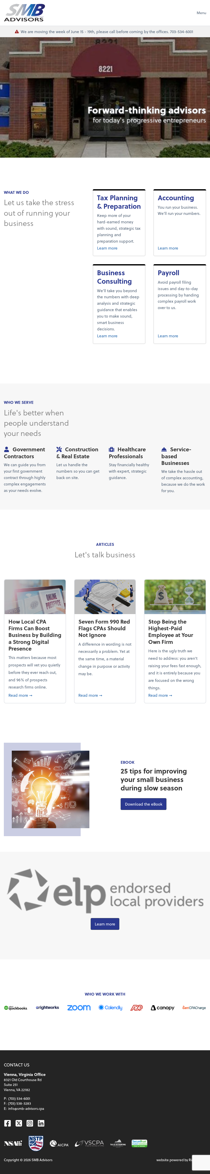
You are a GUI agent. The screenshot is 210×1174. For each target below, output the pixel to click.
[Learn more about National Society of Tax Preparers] (36, 1143)
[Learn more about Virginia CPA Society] (89, 1143)
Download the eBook (145, 804)
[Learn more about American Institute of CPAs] (59, 1143)
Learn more (116, 248)
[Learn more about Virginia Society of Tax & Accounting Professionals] (118, 1143)
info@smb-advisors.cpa (26, 1108)
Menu (201, 12)
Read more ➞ (35, 695)
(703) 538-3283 (19, 1103)
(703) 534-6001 (19, 1098)
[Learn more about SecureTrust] (139, 1143)
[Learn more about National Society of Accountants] (13, 1143)
